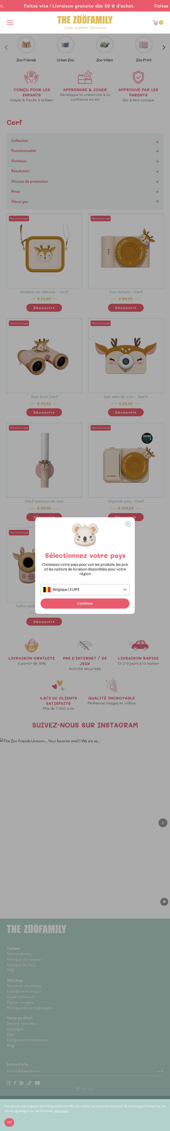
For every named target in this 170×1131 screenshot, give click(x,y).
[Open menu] (10, 22)
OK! (9, 1122)
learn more (61, 1111)
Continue (85, 603)
